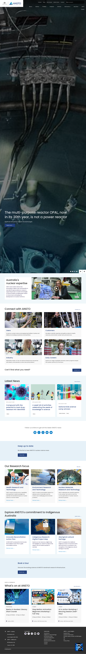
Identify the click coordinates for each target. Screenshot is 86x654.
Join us (8, 227)
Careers (39, 2)
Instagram (43, 590)
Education (76, 6)
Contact (62, 2)
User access (49, 2)
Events (82, 9)
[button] (80, 430)
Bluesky (47, 590)
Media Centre (56, 2)
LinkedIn (34, 590)
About (30, 6)
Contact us (77, 468)
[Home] (11, 3)
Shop (44, 2)
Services (59, 6)
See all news (77, 540)
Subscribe (21, 613)
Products (52, 6)
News (83, 6)
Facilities (44, 6)
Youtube (51, 590)
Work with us (67, 6)
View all (78, 625)
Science (37, 6)
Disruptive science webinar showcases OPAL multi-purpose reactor (31, 215)
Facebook (38, 590)
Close (82, 644)
